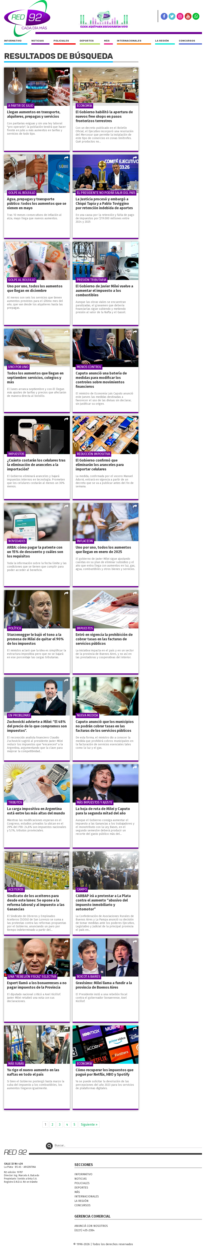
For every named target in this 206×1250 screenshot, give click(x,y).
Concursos (187, 40)
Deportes (87, 40)
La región (162, 40)
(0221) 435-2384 (84, 1230)
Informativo (13, 40)
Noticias (37, 40)
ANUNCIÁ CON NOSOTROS (91, 1226)
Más (107, 40)
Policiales (61, 40)
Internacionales (129, 40)
